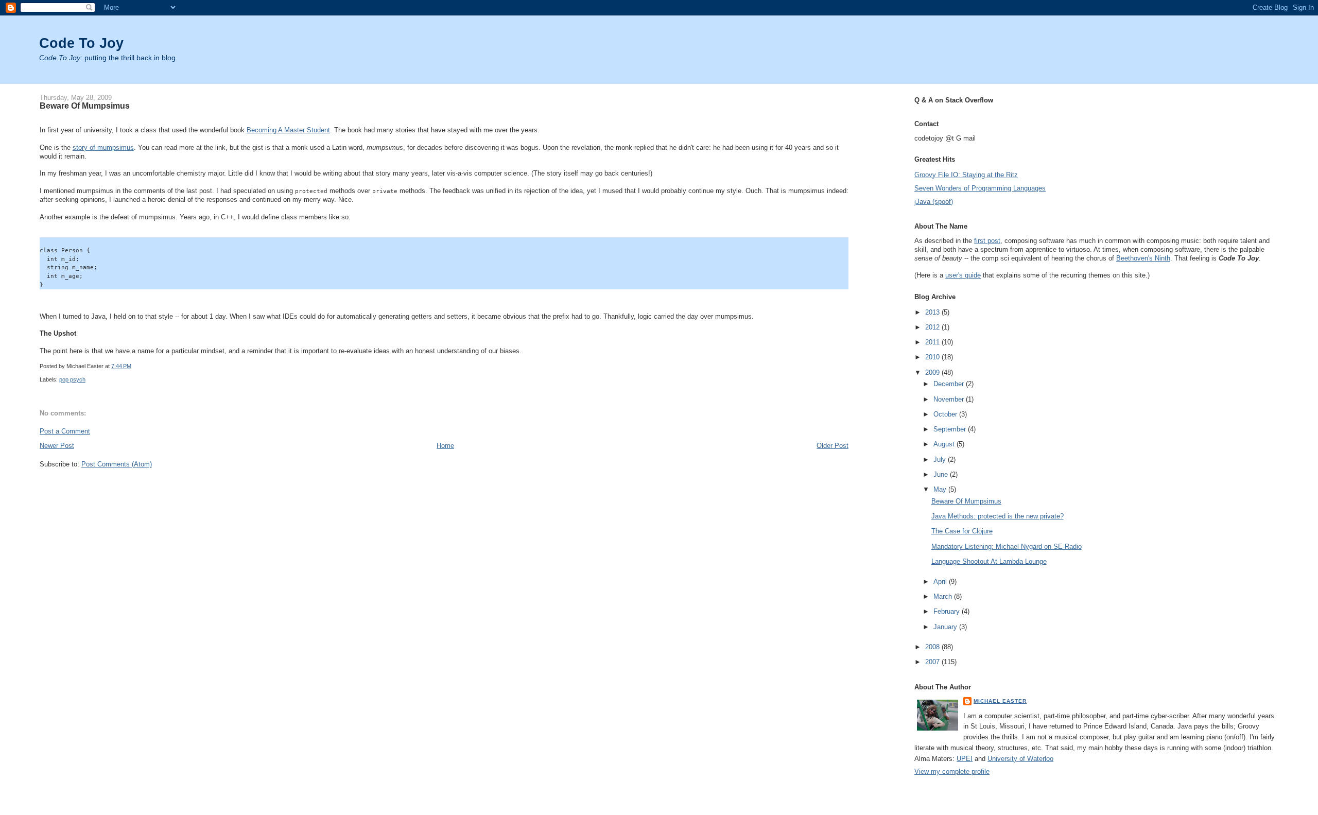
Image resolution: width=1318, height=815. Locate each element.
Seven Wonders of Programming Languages (980, 188)
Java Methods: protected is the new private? (997, 516)
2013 (933, 312)
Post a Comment (65, 431)
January (946, 627)
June (941, 474)
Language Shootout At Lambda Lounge (989, 561)
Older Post (832, 445)
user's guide (963, 275)
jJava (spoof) (933, 201)
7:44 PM (121, 366)
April (941, 581)
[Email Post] (133, 366)
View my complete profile (952, 771)
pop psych (72, 379)
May (940, 489)
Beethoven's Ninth (1143, 258)
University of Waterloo (1020, 758)
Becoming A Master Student (288, 130)
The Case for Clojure (962, 531)
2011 (933, 342)
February (947, 611)
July (940, 459)
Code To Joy (81, 43)
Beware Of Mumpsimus (85, 105)
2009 (933, 372)
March (943, 596)
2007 (933, 662)
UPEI (965, 758)
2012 (933, 327)
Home (445, 445)
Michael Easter (1000, 701)
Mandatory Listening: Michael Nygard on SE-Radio (1006, 546)
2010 (933, 357)
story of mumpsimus (103, 147)
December (949, 384)
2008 (933, 647)
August (945, 444)
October (946, 414)
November (949, 399)
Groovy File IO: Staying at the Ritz (966, 175)
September (950, 429)
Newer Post (57, 445)
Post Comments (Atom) (116, 464)
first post (987, 241)
